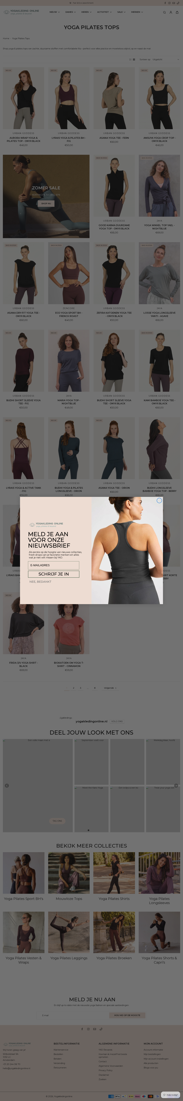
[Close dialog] (159, 500)
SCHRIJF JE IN (53, 574)
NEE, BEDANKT (40, 581)
